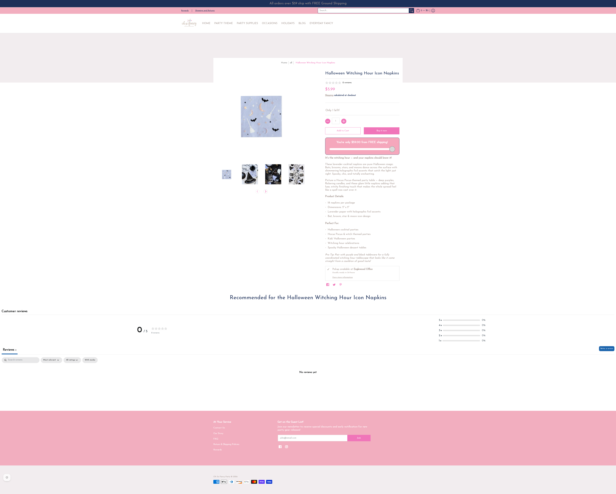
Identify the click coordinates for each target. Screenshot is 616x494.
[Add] (343, 121)
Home (284, 63)
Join (359, 438)
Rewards (185, 11)
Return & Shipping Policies (226, 444)
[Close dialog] (612, 422)
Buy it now (381, 131)
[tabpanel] (308, 383)
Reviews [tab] (9, 349)
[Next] (265, 191)
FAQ (215, 439)
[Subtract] (327, 121)
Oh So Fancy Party (221, 477)
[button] (422, 10)
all (291, 63)
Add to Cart (343, 131)
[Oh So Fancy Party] (189, 23)
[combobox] (363, 10)
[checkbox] (90, 360)
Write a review (606, 349)
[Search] (411, 10)
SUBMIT (585, 476)
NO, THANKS (584, 486)
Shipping (329, 95)
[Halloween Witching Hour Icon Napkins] (227, 174)
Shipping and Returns (205, 11)
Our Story (218, 433)
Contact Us (219, 428)
